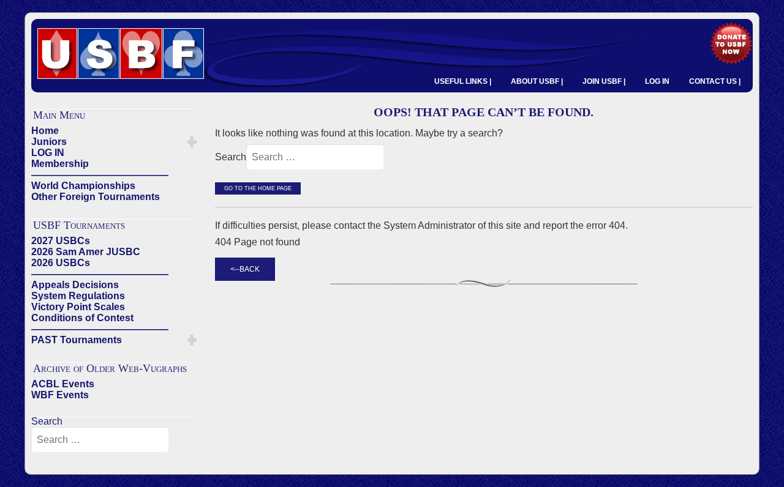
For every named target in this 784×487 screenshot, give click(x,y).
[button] (192, 141)
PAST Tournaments (76, 340)
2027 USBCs (60, 241)
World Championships (83, 185)
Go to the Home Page (258, 188)
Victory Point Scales (78, 307)
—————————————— (99, 174)
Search (46, 421)
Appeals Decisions (75, 285)
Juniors (49, 141)
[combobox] (100, 440)
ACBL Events (62, 384)
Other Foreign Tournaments (95, 196)
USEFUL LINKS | (462, 81)
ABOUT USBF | (537, 81)
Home (45, 130)
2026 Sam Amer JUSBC (85, 252)
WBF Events (60, 395)
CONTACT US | (715, 81)
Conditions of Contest (82, 318)
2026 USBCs (60, 263)
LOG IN (657, 81)
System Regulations (78, 296)
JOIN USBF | (603, 81)
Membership (60, 163)
